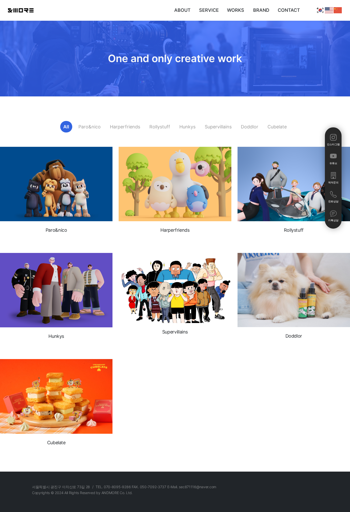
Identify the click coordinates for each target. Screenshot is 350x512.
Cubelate (277, 126)
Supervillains (218, 126)
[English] (329, 10)
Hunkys (187, 126)
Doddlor (249, 126)
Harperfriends (125, 126)
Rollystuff (159, 126)
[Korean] (320, 10)
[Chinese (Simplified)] (338, 10)
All (66, 126)
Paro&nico (89, 126)
